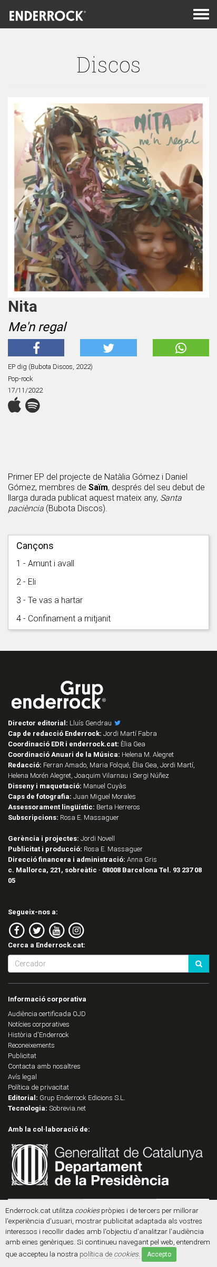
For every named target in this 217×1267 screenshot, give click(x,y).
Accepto (159, 1254)
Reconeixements (31, 1045)
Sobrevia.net (67, 1108)
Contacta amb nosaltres (44, 1066)
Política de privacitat (38, 1087)
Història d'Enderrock (38, 1035)
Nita (22, 306)
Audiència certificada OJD (47, 1014)
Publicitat (22, 1056)
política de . (110, 1254)
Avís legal (22, 1077)
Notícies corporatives (39, 1024)
